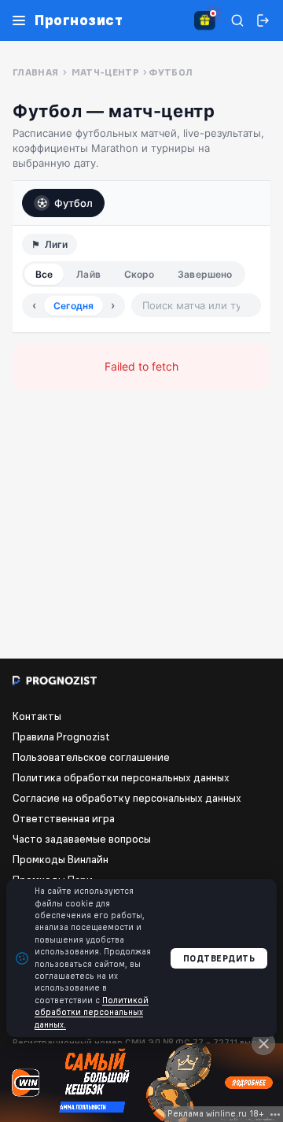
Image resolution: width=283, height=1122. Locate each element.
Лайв (88, 274)
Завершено (205, 274)
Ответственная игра (64, 818)
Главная (36, 72)
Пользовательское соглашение (91, 757)
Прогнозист (79, 20)
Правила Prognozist (61, 736)
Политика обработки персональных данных (121, 777)
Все (44, 274)
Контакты (37, 716)
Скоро (139, 274)
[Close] (263, 1043)
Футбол (73, 203)
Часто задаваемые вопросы (82, 839)
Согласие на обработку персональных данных (127, 798)
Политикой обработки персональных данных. (92, 1012)
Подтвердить (219, 958)
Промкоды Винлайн (60, 859)
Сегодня (73, 306)
